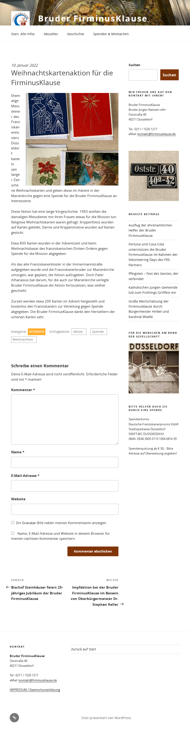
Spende (98, 332)
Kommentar (23, 389)
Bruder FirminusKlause (92, 18)
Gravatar (29, 522)
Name (17, 452)
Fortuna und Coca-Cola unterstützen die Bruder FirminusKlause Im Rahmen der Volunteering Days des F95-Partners (153, 254)
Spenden (36, 332)
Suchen (134, 65)
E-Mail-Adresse (25, 475)
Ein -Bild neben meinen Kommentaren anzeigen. (61, 522)
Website (18, 499)
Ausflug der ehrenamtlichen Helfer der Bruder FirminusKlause (150, 230)
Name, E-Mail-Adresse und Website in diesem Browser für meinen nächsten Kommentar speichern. (60, 536)
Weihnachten (23, 339)
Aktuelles (51, 34)
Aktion (78, 332)
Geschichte (75, 34)
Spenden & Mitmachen (111, 34)
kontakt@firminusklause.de (156, 134)
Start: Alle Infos (23, 34)
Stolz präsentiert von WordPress (106, 718)
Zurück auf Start (83, 649)
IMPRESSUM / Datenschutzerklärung (35, 690)
